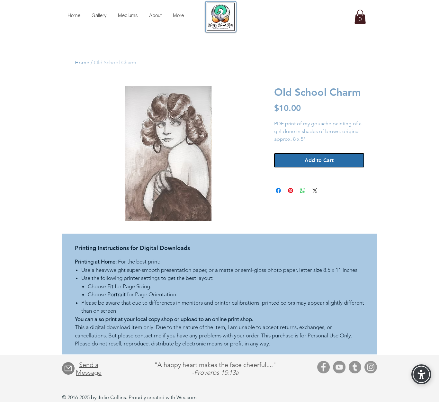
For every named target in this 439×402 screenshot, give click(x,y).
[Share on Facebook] (278, 190)
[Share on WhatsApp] (303, 190)
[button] (360, 17)
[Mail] (68, 368)
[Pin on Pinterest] (290, 190)
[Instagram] (370, 367)
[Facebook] (323, 367)
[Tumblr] (355, 367)
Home (82, 62)
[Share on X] (315, 190)
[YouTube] (339, 367)
